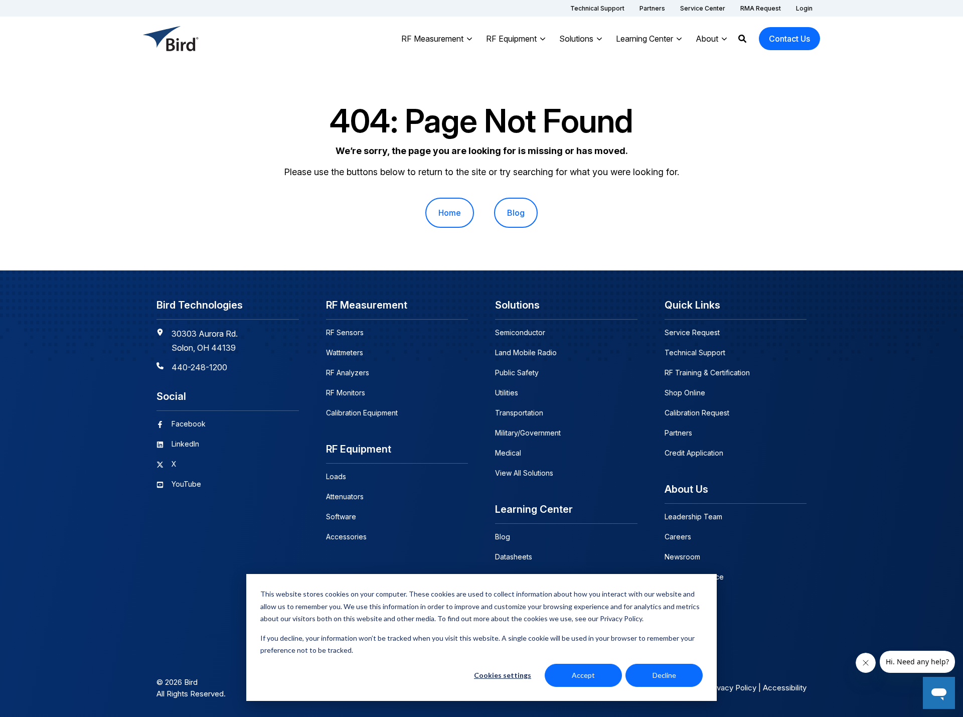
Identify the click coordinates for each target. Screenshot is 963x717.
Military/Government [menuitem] (528, 432)
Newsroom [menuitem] (682, 556)
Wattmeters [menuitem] (344, 352)
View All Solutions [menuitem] (524, 473)
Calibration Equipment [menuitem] (362, 412)
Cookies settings (502, 675)
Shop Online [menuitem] (685, 392)
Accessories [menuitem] (346, 536)
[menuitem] (597, 8)
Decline (664, 675)
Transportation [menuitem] (519, 412)
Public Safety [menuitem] (517, 372)
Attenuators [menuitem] (345, 496)
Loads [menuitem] (336, 476)
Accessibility (785, 687)
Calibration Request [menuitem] (697, 412)
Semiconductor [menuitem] (520, 332)
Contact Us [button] (789, 39)
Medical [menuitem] (508, 453)
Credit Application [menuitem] (694, 453)
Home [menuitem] (449, 213)
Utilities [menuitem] (506, 392)
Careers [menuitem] (678, 536)
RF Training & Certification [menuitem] (707, 372)
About (707, 39)
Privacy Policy (732, 687)
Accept (583, 675)
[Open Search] (742, 39)
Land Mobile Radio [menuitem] (526, 352)
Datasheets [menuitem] (513, 556)
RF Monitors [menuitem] (345, 392)
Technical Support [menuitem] (695, 352)
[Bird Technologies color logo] (171, 38)
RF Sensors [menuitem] (345, 332)
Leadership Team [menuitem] (693, 516)
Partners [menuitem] (678, 432)
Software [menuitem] (341, 516)
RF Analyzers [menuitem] (347, 372)
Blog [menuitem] (516, 213)
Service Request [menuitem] (692, 332)
